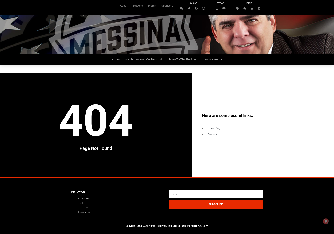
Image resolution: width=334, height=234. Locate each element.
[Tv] (216, 8)
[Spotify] (259, 8)
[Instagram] (203, 8)
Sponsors (167, 5)
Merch (152, 5)
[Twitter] (189, 8)
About (123, 5)
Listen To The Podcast (182, 59)
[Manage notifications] (326, 221)
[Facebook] (196, 8)
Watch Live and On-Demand (143, 59)
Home (115, 59)
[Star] (244, 8)
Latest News (210, 59)
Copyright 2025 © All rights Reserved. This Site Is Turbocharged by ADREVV (167, 225)
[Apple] (252, 8)
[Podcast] (237, 8)
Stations (138, 5)
